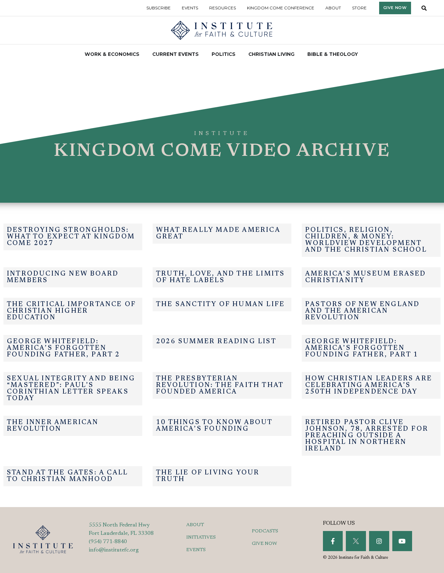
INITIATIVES (201, 537)
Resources (222, 7)
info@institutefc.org (114, 550)
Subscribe (158, 7)
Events (190, 7)
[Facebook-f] (333, 541)
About (333, 7)
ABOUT (195, 525)
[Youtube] (402, 541)
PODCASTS (265, 531)
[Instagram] (379, 541)
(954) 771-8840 (108, 542)
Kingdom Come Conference (280, 7)
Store (359, 7)
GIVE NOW (264, 543)
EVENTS (196, 550)
